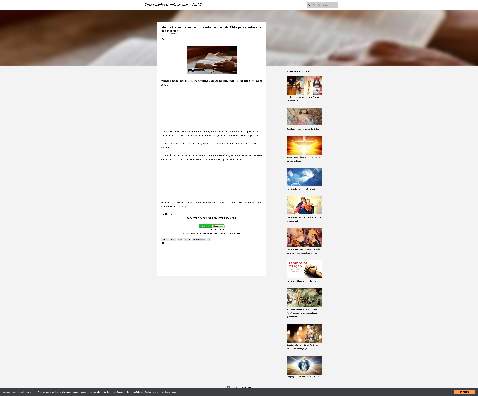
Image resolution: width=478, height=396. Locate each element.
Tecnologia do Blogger (240, 387)
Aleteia (168, 214)
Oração (187, 240)
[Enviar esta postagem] (162, 244)
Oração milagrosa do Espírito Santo (301, 189)
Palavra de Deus (199, 240)
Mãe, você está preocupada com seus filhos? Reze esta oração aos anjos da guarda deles (302, 313)
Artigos (165, 240)
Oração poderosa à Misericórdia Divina (303, 129)
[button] (162, 39)
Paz (209, 240)
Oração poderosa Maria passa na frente (303, 377)
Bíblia (173, 240)
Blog (180, 240)
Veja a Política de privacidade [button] (164, 392)
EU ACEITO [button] (464, 392)
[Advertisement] (211, 108)
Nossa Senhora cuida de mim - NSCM (174, 5)
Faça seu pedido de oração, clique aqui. (303, 281)
